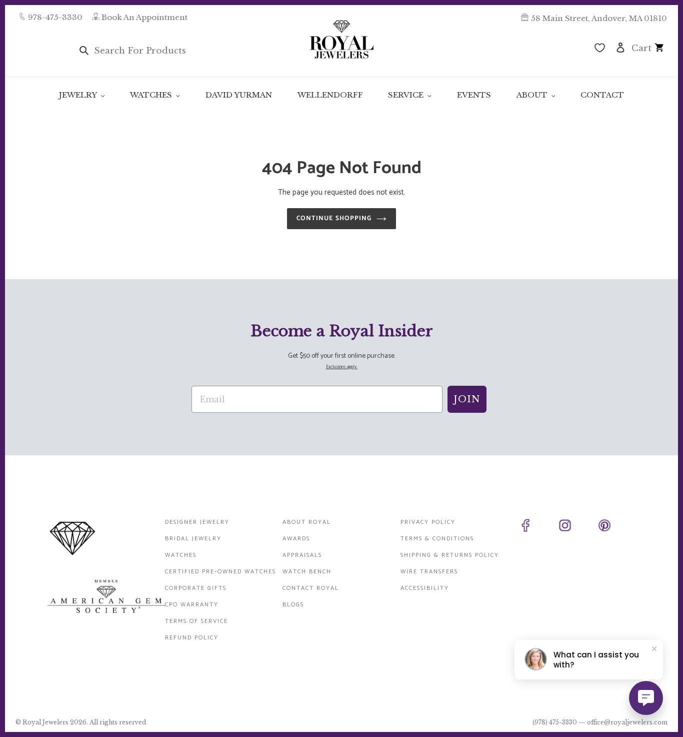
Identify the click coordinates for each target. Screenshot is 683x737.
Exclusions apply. (342, 367)
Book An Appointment (145, 17)
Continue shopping (334, 218)
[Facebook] (537, 527)
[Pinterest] (615, 527)
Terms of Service (196, 621)
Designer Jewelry (197, 522)
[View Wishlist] (599, 49)
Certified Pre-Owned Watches (220, 571)
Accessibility (424, 588)
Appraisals (302, 555)
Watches (180, 555)
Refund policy (191, 637)
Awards (296, 538)
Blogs (293, 604)
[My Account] (621, 47)
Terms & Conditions (437, 538)
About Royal (306, 522)
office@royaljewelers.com (627, 722)
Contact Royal (310, 588)
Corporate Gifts (195, 588)
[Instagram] (576, 527)
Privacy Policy (428, 522)
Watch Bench (307, 571)
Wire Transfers (429, 571)
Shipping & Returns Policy (449, 555)
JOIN (467, 399)
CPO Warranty (191, 604)
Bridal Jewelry (193, 538)
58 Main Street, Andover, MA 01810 (599, 18)
